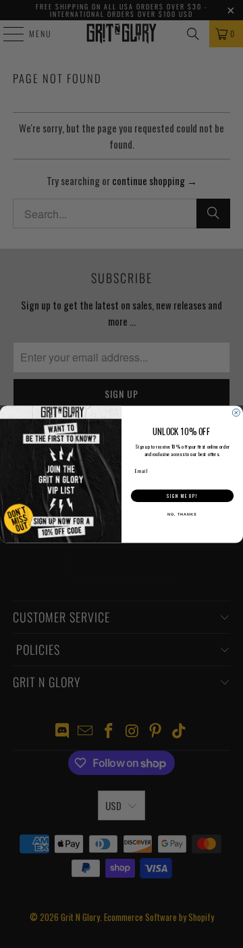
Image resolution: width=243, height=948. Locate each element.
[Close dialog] (236, 412)
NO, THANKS (182, 514)
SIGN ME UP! (182, 495)
